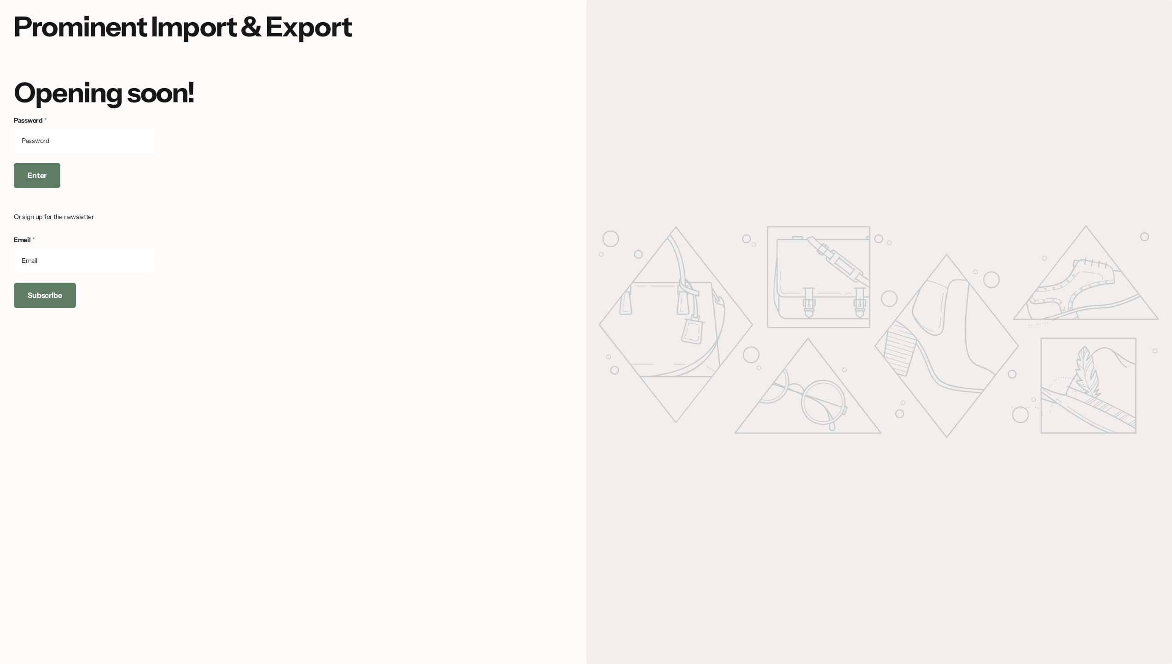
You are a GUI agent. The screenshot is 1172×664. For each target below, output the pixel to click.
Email (24, 240)
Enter (37, 175)
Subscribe (45, 295)
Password (30, 120)
